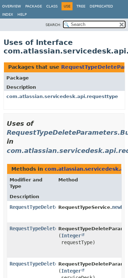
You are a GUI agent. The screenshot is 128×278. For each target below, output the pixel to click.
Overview (11, 6)
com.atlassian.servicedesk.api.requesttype (62, 96)
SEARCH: (53, 25)
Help (22, 14)
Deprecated (101, 6)
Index (7, 14)
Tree (80, 6)
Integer (71, 235)
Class (52, 6)
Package (33, 6)
